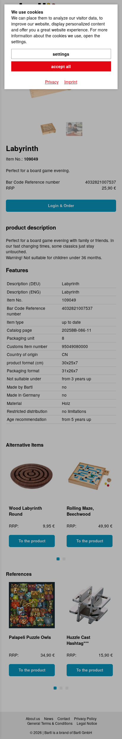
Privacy (52, 82)
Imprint (70, 82)
